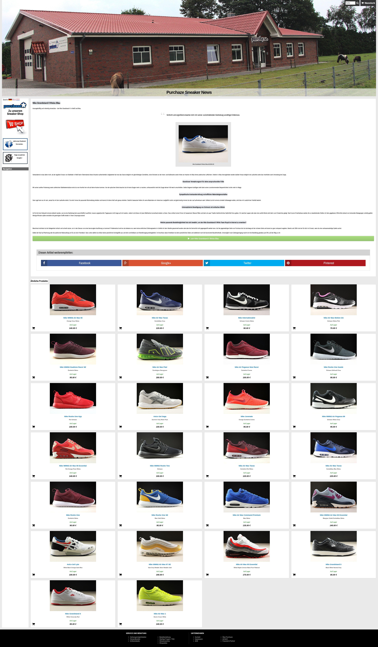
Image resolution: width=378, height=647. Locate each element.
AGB (196, 641)
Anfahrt (225, 639)
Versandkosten (135, 639)
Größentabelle (135, 641)
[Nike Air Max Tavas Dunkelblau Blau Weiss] (333, 455)
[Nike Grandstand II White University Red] (73, 603)
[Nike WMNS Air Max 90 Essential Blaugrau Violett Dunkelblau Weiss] (333, 505)
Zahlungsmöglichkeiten (138, 637)
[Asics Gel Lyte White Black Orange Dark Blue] (73, 554)
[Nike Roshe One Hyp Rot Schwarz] (73, 406)
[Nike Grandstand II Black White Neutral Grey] (333, 554)
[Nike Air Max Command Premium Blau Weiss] (246, 505)
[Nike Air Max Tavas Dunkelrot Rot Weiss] (246, 455)
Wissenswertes (164, 641)
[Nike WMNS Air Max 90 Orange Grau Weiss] (73, 308)
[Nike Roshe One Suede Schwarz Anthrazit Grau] (333, 357)
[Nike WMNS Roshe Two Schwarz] (160, 455)
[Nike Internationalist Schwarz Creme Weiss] (246, 308)
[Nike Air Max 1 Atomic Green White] (160, 603)
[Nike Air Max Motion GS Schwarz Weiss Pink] (333, 308)
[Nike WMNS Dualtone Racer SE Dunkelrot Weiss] (73, 357)
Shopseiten (163, 643)
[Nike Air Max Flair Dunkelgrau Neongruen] (160, 357)
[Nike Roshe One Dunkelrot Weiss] (73, 505)
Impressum (199, 639)
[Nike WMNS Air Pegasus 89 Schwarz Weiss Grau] (333, 406)
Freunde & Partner (228, 641)
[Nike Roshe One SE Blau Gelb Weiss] (160, 505)
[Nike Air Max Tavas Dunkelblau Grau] (160, 308)
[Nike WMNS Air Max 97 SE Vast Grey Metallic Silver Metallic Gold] (160, 554)
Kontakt (197, 637)
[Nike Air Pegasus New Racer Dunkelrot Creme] (246, 357)
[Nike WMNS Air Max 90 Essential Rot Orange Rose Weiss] (73, 455)
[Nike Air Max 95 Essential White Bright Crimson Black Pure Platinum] (246, 554)
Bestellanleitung (165, 637)
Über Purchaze (227, 637)
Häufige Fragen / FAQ (166, 639)
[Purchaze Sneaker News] (15, 108)
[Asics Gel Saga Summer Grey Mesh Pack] (160, 406)
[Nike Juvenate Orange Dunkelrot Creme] (246, 406)
